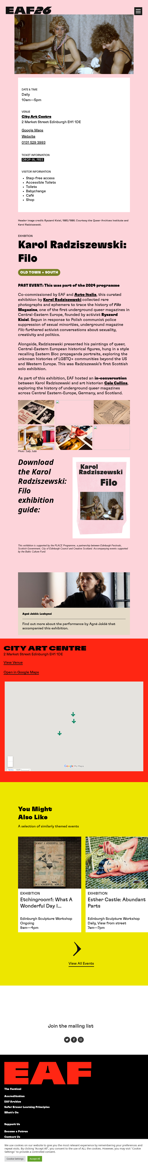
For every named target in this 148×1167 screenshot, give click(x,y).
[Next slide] (77, 949)
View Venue (13, 662)
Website (28, 136)
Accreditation (14, 1096)
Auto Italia (85, 295)
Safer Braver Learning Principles (27, 1107)
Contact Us (12, 1137)
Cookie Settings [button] (15, 1158)
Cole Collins (115, 383)
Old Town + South (39, 272)
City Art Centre (36, 116)
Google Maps (32, 130)
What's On (11, 1112)
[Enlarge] (49, 405)
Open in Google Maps (21, 672)
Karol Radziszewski (62, 300)
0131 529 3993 (33, 142)
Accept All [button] (35, 1158)
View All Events (81, 963)
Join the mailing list (70, 1026)
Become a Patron (16, 1131)
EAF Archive (12, 1101)
